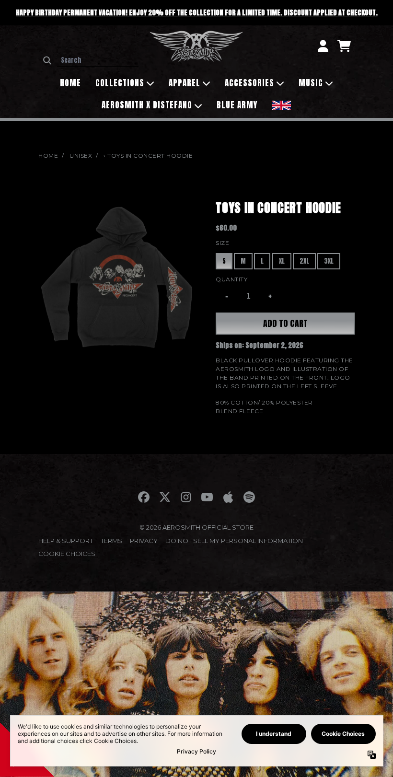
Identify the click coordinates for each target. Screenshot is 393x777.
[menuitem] (281, 104)
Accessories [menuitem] (249, 83)
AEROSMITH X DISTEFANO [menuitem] (147, 105)
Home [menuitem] (70, 83)
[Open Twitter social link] (164, 497)
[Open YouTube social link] (207, 497)
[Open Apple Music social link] (228, 497)
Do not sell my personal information (234, 541)
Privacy (144, 541)
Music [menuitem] (311, 83)
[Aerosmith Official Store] (196, 46)
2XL (304, 261)
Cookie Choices (66, 553)
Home (48, 155)
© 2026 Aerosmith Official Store (196, 527)
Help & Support (65, 541)
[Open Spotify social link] (249, 497)
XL (282, 261)
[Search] (47, 60)
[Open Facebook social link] (143, 497)
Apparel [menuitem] (184, 83)
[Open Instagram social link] (185, 497)
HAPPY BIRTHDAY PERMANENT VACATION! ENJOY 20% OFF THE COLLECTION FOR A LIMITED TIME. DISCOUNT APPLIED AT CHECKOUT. (197, 13)
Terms (111, 541)
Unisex (80, 155)
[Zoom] (117, 277)
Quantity (231, 279)
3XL (329, 261)
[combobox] (98, 60)
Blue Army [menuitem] (237, 105)
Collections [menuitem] (119, 83)
